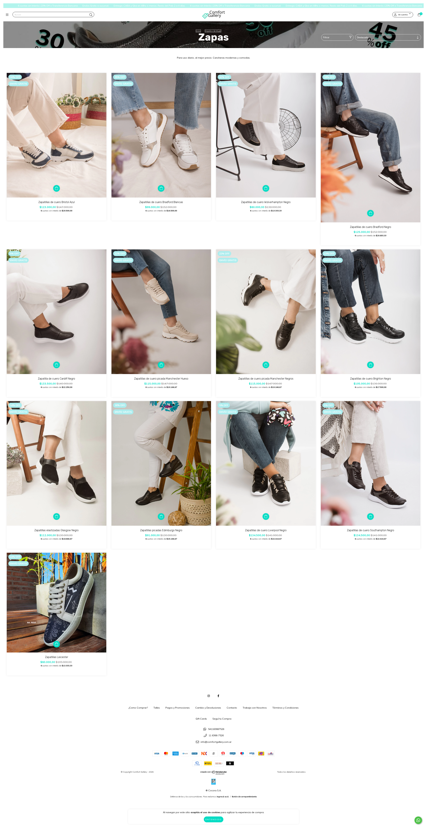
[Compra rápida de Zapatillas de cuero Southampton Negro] (370, 516)
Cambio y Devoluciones (208, 707)
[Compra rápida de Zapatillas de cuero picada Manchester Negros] (266, 365)
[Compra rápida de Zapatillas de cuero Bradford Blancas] (161, 188)
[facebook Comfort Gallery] (218, 696)
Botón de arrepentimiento (244, 796)
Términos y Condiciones (285, 707)
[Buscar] (90, 15)
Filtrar (326, 37)
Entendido (213, 819)
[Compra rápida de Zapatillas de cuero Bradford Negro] (370, 213)
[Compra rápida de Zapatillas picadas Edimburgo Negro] (161, 516)
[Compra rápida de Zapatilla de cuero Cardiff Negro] (56, 365)
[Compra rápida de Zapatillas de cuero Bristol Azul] (56, 188)
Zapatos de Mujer (213, 31)
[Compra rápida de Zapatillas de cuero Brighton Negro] (370, 365)
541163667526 (216, 729)
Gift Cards (201, 718)
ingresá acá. (223, 796)
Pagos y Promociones (177, 707)
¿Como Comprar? (138, 707)
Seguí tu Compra (221, 718)
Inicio (198, 31)
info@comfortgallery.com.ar (216, 742)
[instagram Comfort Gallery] (208, 696)
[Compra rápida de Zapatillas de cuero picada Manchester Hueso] (161, 365)
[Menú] (8, 14)
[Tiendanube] (213, 774)
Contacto (232, 707)
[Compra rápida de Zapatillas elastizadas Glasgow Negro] (56, 516)
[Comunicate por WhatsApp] (418, 820)
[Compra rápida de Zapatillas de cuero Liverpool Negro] (266, 516)
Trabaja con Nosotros (255, 707)
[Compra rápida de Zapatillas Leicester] (56, 644)
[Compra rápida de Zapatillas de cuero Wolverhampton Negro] (266, 188)
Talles (156, 707)
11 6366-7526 (216, 735)
